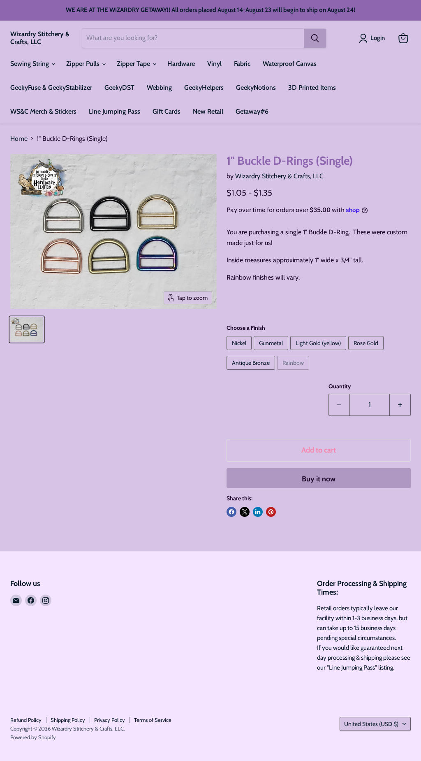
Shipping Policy (68, 720)
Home (19, 138)
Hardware (181, 64)
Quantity (339, 386)
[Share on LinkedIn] (258, 512)
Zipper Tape (134, 64)
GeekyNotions (256, 87)
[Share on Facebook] (231, 512)
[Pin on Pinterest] (271, 512)
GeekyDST (119, 87)
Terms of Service (152, 720)
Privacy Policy (109, 720)
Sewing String (30, 64)
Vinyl (214, 64)
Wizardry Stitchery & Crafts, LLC (279, 176)
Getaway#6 (252, 111)
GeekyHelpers (204, 87)
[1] (26, 329)
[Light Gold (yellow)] (319, 352)
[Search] (315, 38)
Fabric (242, 64)
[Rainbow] (294, 372)
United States (371, 724)
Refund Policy (26, 720)
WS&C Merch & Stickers (43, 111)
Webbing (159, 87)
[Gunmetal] (272, 352)
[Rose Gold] (367, 352)
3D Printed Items (312, 87)
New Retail (208, 111)
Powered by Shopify (33, 737)
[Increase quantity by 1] (400, 405)
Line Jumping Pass (114, 111)
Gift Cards (166, 111)
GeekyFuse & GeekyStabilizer (51, 87)
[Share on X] (245, 512)
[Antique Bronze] (252, 372)
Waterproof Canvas (290, 64)
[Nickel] (240, 352)
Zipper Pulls (83, 64)
